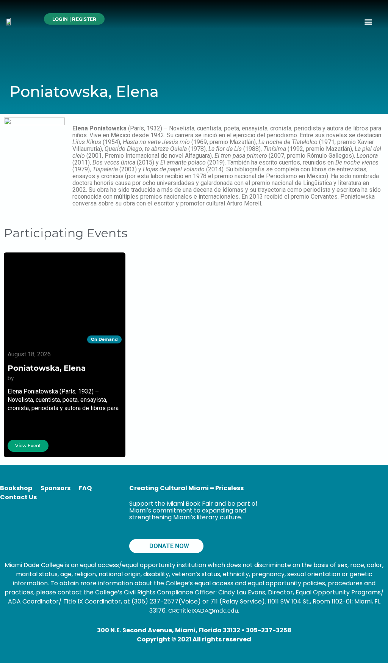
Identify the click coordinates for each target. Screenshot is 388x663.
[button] (368, 21)
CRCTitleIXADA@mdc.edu (203, 610)
